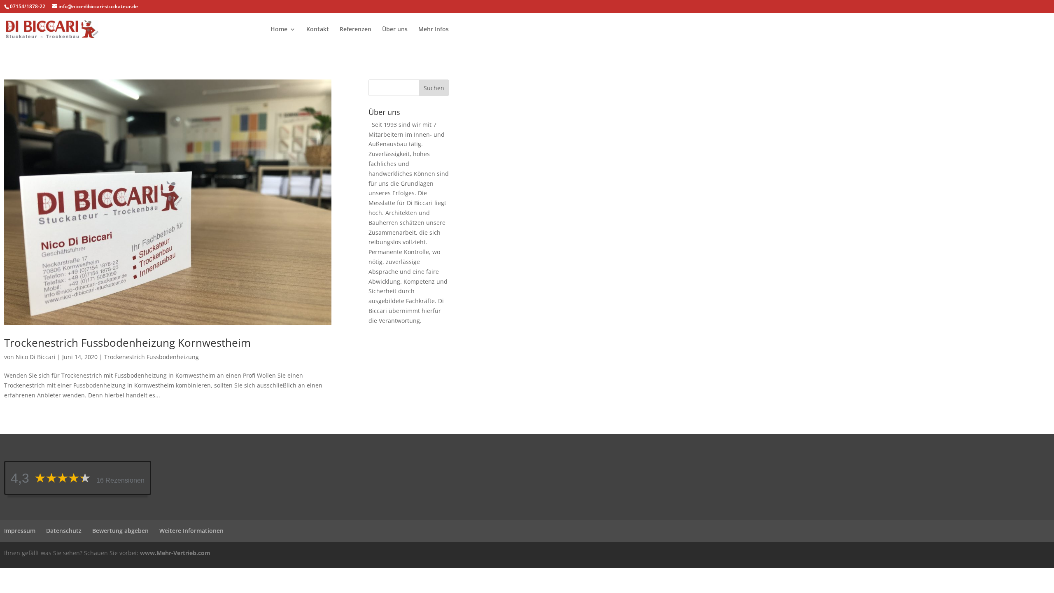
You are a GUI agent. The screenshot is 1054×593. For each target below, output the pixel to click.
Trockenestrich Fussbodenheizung (151, 357)
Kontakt (317, 29)
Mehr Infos (433, 29)
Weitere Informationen (191, 531)
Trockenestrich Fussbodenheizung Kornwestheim (127, 342)
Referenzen (355, 29)
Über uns (395, 29)
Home (278, 29)
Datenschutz (64, 531)
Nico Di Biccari (36, 357)
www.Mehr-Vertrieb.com (175, 553)
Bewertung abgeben (120, 531)
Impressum (19, 531)
